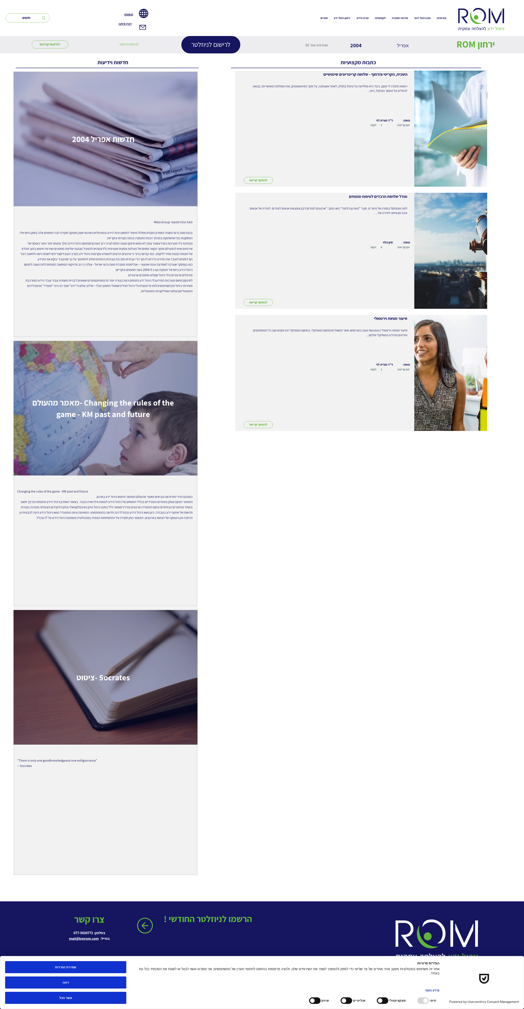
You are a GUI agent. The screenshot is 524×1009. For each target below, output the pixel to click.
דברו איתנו (125, 24)
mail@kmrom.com (84, 938)
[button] (129, 44)
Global (128, 14)
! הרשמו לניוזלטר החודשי (209, 919)
